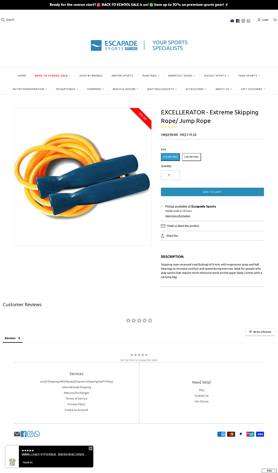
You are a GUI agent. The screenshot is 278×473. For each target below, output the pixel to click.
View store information (177, 216)
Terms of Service (76, 398)
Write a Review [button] (262, 331)
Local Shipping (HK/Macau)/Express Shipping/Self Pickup (76, 381)
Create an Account (76, 409)
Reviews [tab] (10, 338)
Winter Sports (123, 75)
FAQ (201, 390)
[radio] (170, 157)
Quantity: (166, 166)
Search (10, 19)
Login (265, 19)
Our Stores (202, 401)
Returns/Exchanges (76, 392)
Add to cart (212, 191)
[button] (269, 471)
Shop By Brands (91, 75)
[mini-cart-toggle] (275, 19)
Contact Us (202, 395)
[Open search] (3, 20)
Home (22, 75)
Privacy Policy (76, 404)
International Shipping (76, 387)
